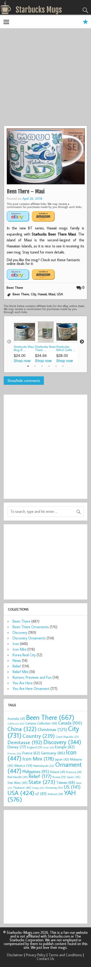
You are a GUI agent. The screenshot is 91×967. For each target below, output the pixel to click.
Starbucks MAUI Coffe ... (66, 348)
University (54, 787)
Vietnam (55, 794)
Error (48, 747)
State (41, 781)
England (34, 747)
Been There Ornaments (31, 626)
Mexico (23, 765)
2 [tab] (35, 366)
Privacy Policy (36, 955)
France (31, 752)
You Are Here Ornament (31, 688)
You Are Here (23, 683)
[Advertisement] (45, 77)
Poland (57, 772)
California (15, 723)
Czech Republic (67, 737)
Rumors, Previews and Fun (32, 677)
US (72, 787)
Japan (62, 759)
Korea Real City (24, 655)
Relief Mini (20, 671)
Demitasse (24, 742)
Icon (16, 643)
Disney (16, 746)
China (22, 729)
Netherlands (43, 765)
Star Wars (17, 782)
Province (74, 772)
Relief (17, 666)
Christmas (52, 729)
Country (39, 735)
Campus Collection (41, 723)
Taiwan (65, 782)
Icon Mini (19, 649)
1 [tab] (28, 366)
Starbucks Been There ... (45, 348)
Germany (53, 753)
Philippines (35, 771)
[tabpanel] (24, 342)
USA (60, 294)
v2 (41, 793)
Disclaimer (15, 955)
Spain (73, 777)
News (17, 660)
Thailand (22, 787)
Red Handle (17, 777)
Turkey (38, 787)
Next (82, 341)
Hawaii (42, 294)
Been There (15, 287)
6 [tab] (63, 366)
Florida (14, 753)
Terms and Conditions (65, 955)
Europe (65, 746)
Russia (59, 777)
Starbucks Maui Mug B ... (24, 348)
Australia (16, 719)
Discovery (20, 632)
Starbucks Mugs (39, 9)
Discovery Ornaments (29, 638)
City (33, 294)
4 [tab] (49, 366)
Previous (9, 341)
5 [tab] (56, 366)
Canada (70, 723)
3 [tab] (42, 366)
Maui (52, 294)
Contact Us (45, 958)
